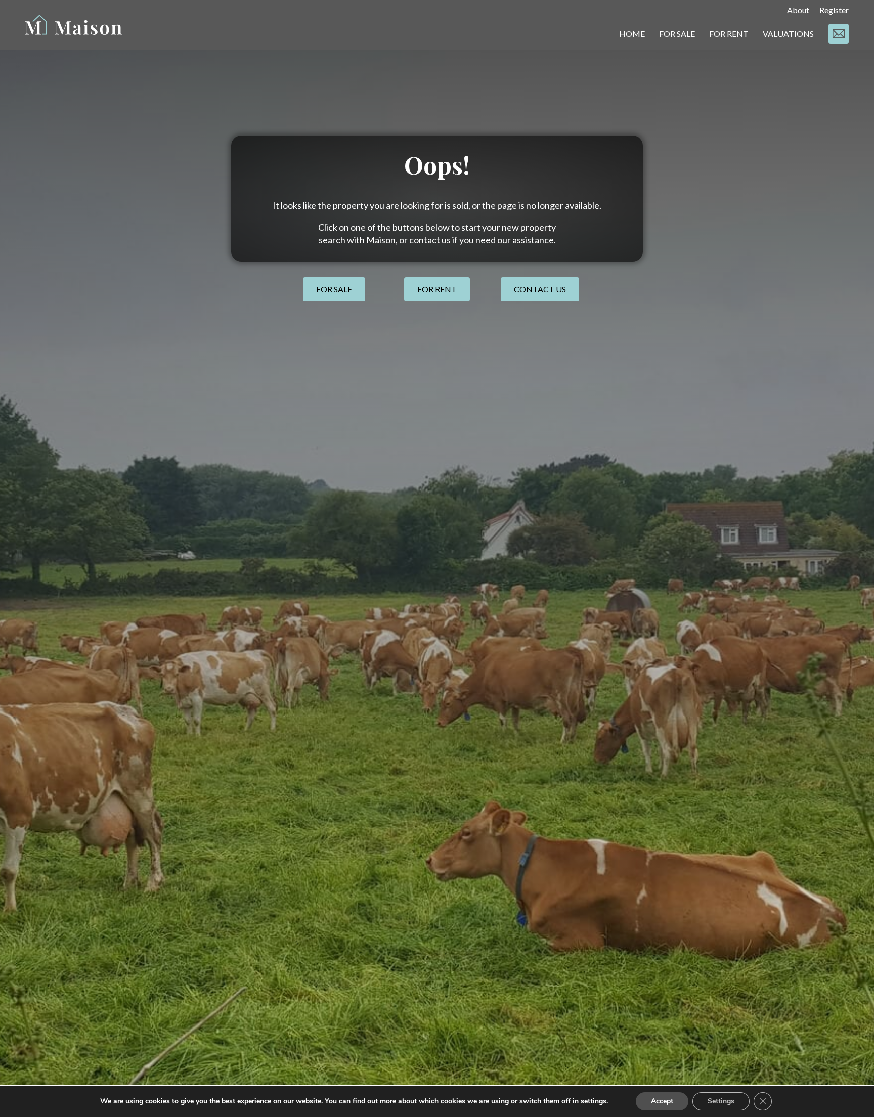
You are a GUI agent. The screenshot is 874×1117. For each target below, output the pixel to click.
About (798, 10)
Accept (662, 1101)
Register (834, 10)
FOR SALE (677, 33)
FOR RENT (729, 33)
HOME (632, 33)
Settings (721, 1101)
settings (593, 1101)
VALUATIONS (788, 33)
